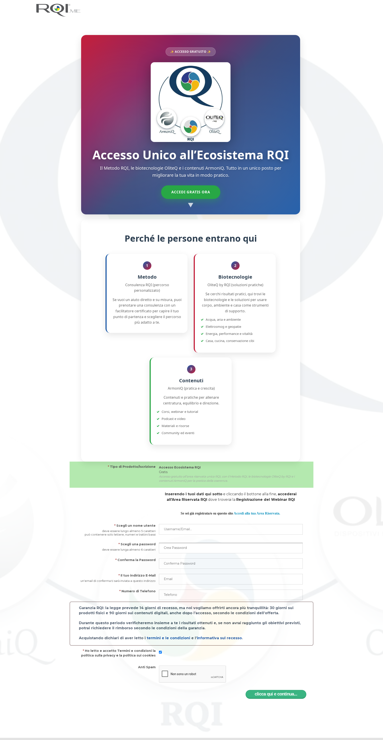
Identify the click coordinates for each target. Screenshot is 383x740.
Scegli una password (137, 544)
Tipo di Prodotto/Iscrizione (132, 467)
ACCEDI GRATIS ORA (190, 192)
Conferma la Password (135, 560)
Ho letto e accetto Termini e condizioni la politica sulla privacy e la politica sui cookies (118, 653)
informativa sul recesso (219, 638)
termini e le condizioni (168, 638)
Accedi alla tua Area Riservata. (257, 513)
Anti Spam (147, 667)
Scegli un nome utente (135, 526)
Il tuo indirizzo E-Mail (137, 575)
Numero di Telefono (137, 591)
